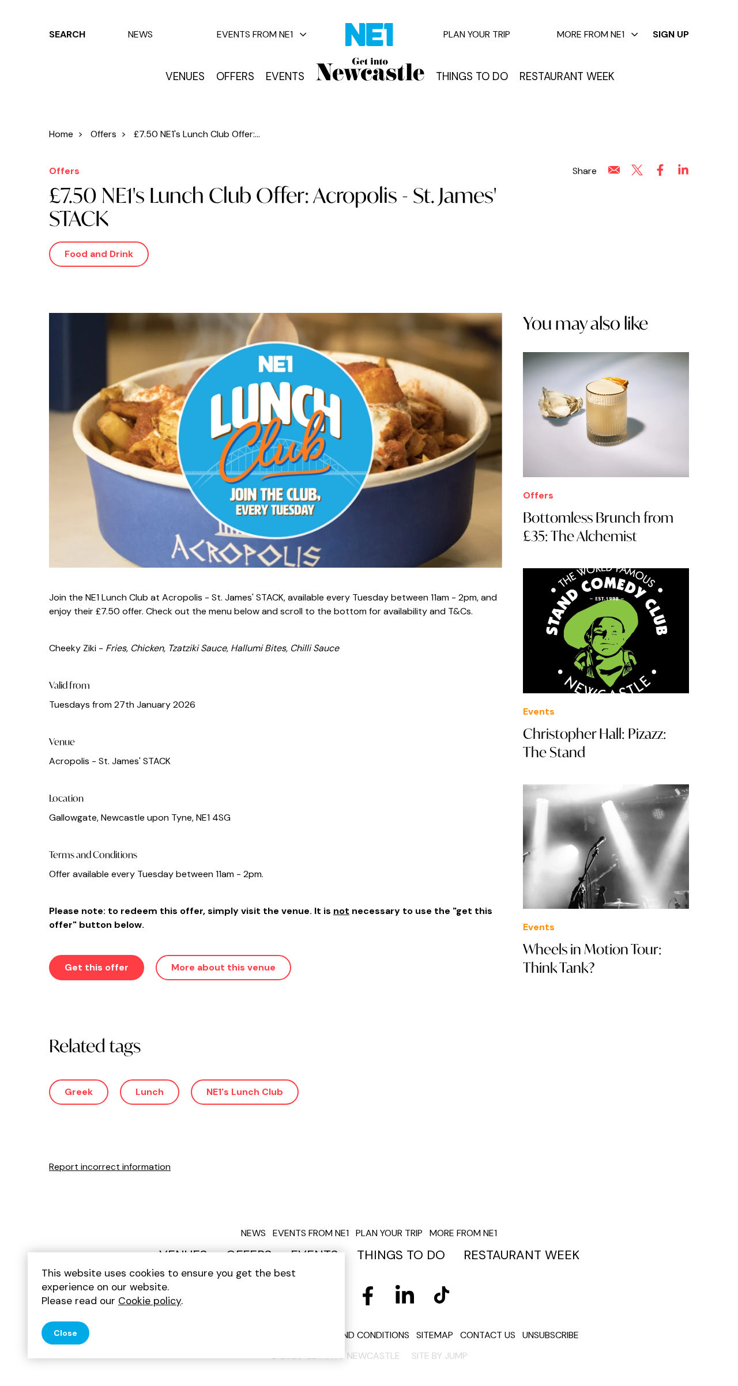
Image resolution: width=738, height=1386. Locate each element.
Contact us (487, 1335)
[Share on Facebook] (660, 170)
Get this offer (97, 967)
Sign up (671, 34)
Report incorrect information (110, 1167)
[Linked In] (405, 1295)
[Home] (370, 69)
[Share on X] (637, 170)
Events (285, 77)
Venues (185, 77)
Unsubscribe (550, 1335)
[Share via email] (614, 170)
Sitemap (434, 1335)
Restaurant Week (567, 77)
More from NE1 (590, 34)
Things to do (472, 77)
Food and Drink (99, 254)
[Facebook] (368, 1295)
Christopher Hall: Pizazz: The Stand (595, 742)
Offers (235, 77)
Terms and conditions (357, 1335)
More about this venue (223, 967)
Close (65, 1333)
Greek (79, 1092)
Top (706, 1357)
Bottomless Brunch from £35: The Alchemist (598, 526)
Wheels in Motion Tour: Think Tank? (592, 958)
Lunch (149, 1092)
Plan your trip (476, 34)
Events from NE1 (255, 34)
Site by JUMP (440, 1356)
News (140, 34)
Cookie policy (149, 1300)
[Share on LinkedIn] (683, 170)
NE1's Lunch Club (244, 1092)
